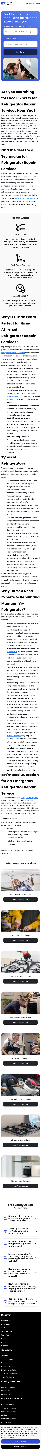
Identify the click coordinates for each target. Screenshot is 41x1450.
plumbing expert (14, 735)
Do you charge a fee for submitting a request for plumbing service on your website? (18, 1257)
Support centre (7, 1359)
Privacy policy (6, 1363)
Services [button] (28, 3)
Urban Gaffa (12, 651)
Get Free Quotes (20, 899)
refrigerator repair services (13, 353)
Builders (4, 1415)
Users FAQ (5, 1335)
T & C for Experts (7, 1377)
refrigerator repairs (29, 797)
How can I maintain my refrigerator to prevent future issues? (17, 1243)
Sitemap (4, 1346)
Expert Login (5, 1394)
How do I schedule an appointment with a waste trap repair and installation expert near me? (19, 1287)
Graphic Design (7, 1422)
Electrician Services (8, 1411)
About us (4, 1356)
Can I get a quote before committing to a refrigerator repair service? (19, 1301)
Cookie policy (6, 1366)
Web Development (8, 1419)
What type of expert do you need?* (17, 26)
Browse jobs (5, 1391)
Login (38, 3)
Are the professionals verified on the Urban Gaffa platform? (17, 1231)
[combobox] (20, 31)
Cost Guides (6, 1328)
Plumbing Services (8, 1404)
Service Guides (7, 1331)
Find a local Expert (8, 1387)
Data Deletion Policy (9, 1370)
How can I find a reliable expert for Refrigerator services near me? (18, 1218)
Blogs (3, 1339)
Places (3, 1342)
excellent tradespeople (25, 198)
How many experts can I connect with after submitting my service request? (18, 1272)
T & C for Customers (9, 1374)
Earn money (5, 1324)
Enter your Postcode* (12, 39)
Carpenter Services (8, 1408)
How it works (6, 1321)
